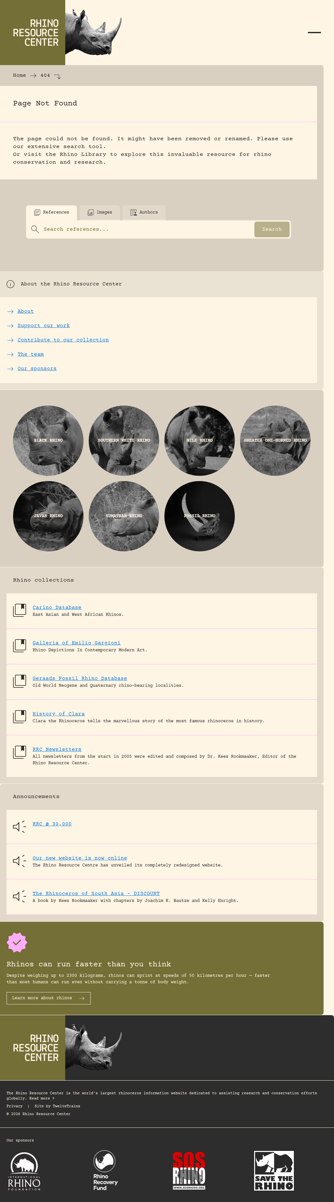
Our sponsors (20, 1141)
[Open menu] (314, 32)
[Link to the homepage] (65, 32)
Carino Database (57, 608)
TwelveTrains (66, 1106)
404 (45, 75)
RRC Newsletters (57, 750)
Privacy (15, 1106)
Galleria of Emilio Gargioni (77, 643)
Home (19, 75)
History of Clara (59, 714)
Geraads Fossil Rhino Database (80, 679)
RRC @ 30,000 (52, 824)
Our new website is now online (80, 858)
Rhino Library (83, 154)
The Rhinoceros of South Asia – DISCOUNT (96, 894)
